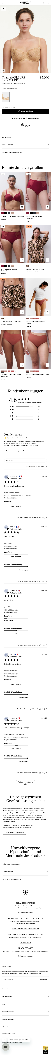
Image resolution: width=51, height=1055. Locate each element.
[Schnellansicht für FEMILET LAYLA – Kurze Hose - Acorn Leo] (22, 312)
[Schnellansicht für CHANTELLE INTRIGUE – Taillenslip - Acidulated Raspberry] (47, 207)
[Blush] (31, 318)
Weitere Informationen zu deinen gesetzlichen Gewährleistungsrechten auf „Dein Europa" (18, 826)
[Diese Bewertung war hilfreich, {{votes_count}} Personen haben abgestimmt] (40, 517)
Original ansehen (10, 498)
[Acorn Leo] (27, 266)
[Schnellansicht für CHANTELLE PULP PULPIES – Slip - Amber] (47, 365)
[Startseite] (26, 3)
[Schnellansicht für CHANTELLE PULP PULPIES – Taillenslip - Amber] (22, 365)
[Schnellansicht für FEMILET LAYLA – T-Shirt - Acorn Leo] (47, 260)
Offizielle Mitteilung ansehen (14, 833)
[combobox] (36, 466)
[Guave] (37, 318)
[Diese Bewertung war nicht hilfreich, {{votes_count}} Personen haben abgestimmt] (44, 517)
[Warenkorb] (48, 2)
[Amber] (27, 318)
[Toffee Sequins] (5, 97)
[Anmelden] (43, 2)
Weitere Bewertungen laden (25, 782)
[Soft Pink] (12, 213)
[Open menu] (2, 2)
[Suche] (7, 2)
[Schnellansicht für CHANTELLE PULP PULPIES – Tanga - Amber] (47, 312)
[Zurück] (3, 9)
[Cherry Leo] (34, 318)
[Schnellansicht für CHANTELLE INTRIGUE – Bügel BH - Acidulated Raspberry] (22, 207)
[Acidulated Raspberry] (2, 213)
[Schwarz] (5, 213)
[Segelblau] (9, 213)
